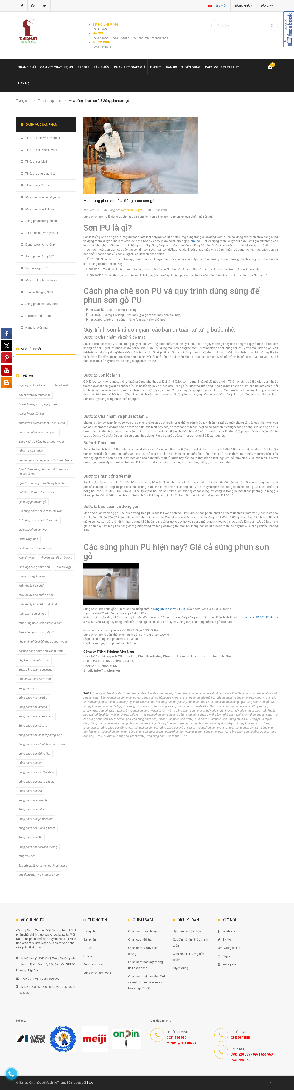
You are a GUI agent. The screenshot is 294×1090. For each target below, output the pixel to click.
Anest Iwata (131, 693)
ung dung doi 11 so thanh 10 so (167, 736)
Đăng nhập (243, 5)
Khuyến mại (259, 706)
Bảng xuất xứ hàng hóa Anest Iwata (164, 697)
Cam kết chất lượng (56, 67)
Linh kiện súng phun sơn (132, 710)
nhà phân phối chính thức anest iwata (247, 714)
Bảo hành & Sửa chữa (187, 931)
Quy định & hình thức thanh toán (190, 942)
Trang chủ (89, 931)
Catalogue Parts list (222, 67)
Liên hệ (23, 83)
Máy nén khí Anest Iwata (41, 280)
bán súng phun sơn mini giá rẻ (120, 697)
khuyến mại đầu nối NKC (99, 710)
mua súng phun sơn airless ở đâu (162, 714)
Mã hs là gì (158, 710)
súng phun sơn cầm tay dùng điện (212, 723)
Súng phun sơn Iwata (97, 972)
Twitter (227, 939)
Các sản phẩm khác (38, 316)
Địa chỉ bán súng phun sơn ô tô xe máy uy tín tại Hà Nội (45, 471)
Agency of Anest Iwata (107, 693)
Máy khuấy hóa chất (210, 710)
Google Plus (232, 948)
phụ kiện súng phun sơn (141, 719)
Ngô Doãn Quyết (131, 210)
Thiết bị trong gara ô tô (40, 173)
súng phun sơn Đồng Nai (116, 727)
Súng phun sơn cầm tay (173, 723)
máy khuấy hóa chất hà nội (242, 710)
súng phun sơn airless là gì (139, 723)
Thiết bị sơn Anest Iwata (41, 150)
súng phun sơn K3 (247, 727)
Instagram (229, 964)
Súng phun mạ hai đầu (33, 697)
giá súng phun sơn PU (179, 706)
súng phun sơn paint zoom (146, 731)
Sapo (90, 1082)
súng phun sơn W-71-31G (170, 609)
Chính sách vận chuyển (143, 931)
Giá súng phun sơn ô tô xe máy (143, 706)
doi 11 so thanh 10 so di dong (220, 702)
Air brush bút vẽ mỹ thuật (41, 233)
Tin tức (155, 67)
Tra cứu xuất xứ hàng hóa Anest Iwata (120, 736)
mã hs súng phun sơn (181, 710)
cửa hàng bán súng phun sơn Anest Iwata (243, 697)
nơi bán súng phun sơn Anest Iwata (41, 651)
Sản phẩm (101, 67)
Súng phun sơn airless (105, 723)
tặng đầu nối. (27, 856)
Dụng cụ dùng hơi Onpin (41, 244)
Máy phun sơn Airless (39, 209)
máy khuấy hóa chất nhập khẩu (38, 604)
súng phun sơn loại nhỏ (33, 800)
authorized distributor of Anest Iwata (42, 423)
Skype (227, 956)
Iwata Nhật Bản (205, 706)
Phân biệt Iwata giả (129, 67)
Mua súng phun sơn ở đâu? (203, 714)
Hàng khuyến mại (36, 327)
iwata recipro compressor (233, 706)
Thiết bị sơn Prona (37, 185)
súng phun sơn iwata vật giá (215, 727)
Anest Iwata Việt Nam (230, 693)
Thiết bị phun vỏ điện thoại (42, 138)
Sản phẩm (90, 939)
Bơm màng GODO (37, 268)
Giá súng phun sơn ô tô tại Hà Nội (40, 511)
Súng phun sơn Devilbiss (41, 304)
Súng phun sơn (93, 964)
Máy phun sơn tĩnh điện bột (43, 197)
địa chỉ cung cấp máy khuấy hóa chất (175, 702)
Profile (83, 67)
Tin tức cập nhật (49, 101)
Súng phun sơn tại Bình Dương (249, 731)
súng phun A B (238, 719)
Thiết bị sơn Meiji (36, 161)
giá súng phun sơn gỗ (255, 702)
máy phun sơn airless (125, 714)
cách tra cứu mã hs (201, 697)
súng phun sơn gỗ (145, 727)
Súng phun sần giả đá (39, 256)
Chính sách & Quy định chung (143, 951)
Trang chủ (27, 67)
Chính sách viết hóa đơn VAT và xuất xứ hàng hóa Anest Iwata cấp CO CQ (146, 982)
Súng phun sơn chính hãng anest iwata (43, 744)
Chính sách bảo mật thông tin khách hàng (145, 965)
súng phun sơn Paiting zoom (183, 731)
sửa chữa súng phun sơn (211, 719)
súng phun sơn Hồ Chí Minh (177, 727)
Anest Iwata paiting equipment (194, 693)
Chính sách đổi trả (140, 939)
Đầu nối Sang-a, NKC (39, 292)
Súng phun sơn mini (114, 731)
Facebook (228, 931)
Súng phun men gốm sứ (41, 221)
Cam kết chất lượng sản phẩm (188, 956)
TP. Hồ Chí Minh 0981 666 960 (40, 978)
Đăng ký (267, 5)
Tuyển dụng (191, 67)
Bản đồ (171, 67)
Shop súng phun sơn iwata (176, 719)
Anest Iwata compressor (156, 693)
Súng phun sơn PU (215, 731)
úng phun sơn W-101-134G (253, 617)
